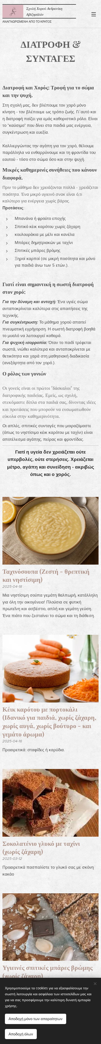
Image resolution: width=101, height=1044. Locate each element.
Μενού (94, 14)
